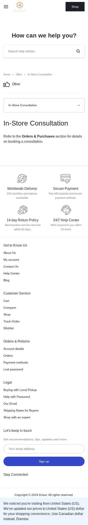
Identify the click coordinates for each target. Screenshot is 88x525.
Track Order (11, 321)
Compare (9, 307)
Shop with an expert (16, 417)
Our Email (10, 403)
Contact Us (10, 266)
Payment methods (15, 362)
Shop (75, 6)
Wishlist (8, 328)
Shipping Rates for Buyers (21, 410)
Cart (6, 300)
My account (11, 259)
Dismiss (22, 519)
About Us (9, 252)
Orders (8, 355)
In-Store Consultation (35, 123)
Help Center (11, 273)
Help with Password (16, 396)
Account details (13, 348)
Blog (6, 280)
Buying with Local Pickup (20, 390)
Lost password (13, 369)
